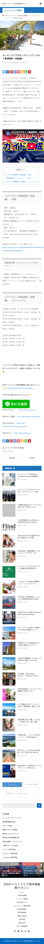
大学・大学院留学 (22, 926)
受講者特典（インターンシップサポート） (20, 178)
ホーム (22, 892)
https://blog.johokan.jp (22, 433)
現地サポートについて (10, 834)
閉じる (22, 170)
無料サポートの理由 (9, 830)
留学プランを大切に (11, 845)
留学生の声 (21, 923)
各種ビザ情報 (22, 916)
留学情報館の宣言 (9, 822)
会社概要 (5, 814)
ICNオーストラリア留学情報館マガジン (14, 4)
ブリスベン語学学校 (9, 853)
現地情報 (21, 448)
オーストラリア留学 (13, 10)
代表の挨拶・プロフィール (12, 842)
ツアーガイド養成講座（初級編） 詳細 (17, 175)
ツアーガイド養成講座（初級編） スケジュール (20, 182)
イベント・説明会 (22, 899)
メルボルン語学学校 (9, 857)
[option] (11, 870)
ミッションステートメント (12, 818)
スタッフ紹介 (7, 826)
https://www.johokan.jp (27, 410)
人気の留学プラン (22, 902)
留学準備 (22, 919)
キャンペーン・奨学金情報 (21, 906)
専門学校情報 (22, 912)
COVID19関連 (21, 895)
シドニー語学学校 (9, 849)
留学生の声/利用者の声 (10, 838)
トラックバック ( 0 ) (32, 784)
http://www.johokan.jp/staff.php (29, 416)
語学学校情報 (22, 909)
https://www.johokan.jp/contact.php (20, 388)
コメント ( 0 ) (12, 784)
